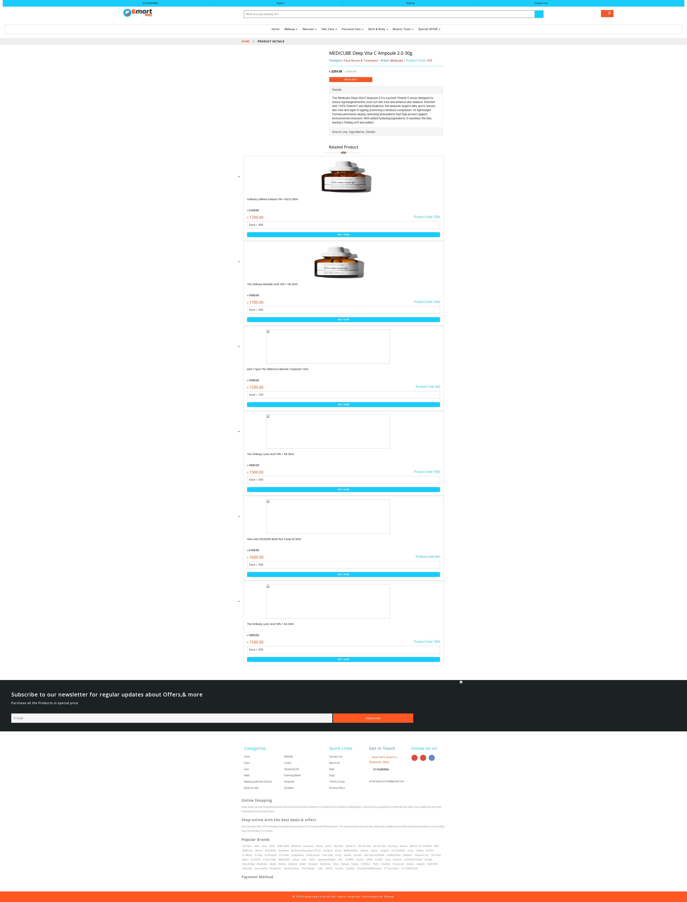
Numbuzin (325, 864)
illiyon (245, 859)
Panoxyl (345, 864)
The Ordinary (308, 868)
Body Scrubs (251, 787)
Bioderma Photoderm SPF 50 (306, 850)
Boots (338, 850)
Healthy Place (394, 855)
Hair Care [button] (328, 29)
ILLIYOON (255, 859)
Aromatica (308, 846)
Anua (264, 846)
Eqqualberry (298, 855)
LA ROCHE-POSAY (413, 859)
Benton (259, 850)
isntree (295, 859)
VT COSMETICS (409, 868)
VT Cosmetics (391, 868)
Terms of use (337, 781)
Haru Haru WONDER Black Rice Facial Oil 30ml (274, 539)
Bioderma (284, 850)
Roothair (385, 864)
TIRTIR (328, 868)
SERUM (288, 756)
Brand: (392, 60)
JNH (340, 859)
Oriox (335, 864)
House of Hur (421, 855)
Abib (256, 846)
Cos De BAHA (398, 850)
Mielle (273, 864)
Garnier (347, 855)
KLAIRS (379, 859)
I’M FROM (436, 855)
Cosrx (410, 850)
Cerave (374, 850)
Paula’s (355, 864)
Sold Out (350, 79)
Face (247, 756)
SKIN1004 (432, 864)
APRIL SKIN (283, 846)
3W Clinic (247, 846)
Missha (282, 864)
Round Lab (398, 864)
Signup (410, 3)
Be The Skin (365, 846)
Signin (280, 3)
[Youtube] (414, 758)
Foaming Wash (292, 775)
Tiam (320, 868)
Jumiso (360, 859)
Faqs (332, 775)
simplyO (420, 864)
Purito (376, 864)
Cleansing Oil (291, 769)
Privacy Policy (337, 787)
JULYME (349, 859)
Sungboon (275, 868)
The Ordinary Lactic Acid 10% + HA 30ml (270, 454)
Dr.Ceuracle (270, 855)
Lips (246, 769)
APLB (272, 846)
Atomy (319, 846)
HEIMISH (407, 855)
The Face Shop (291, 868)
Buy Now (343, 234)
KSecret (397, 859)
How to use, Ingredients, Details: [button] (354, 132)
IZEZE (312, 859)
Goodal (357, 855)
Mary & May (248, 864)
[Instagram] (423, 758)
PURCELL (366, 864)
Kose (388, 859)
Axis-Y (328, 846)
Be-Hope (393, 846)
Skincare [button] (309, 29)
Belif (436, 846)
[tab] (386, 89)
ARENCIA (296, 846)
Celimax (364, 850)
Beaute (403, 846)
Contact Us (541, 3)
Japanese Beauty (326, 859)
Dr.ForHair (284, 855)
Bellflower (247, 850)
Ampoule (289, 781)
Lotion (287, 762)
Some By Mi (261, 868)
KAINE (369, 859)
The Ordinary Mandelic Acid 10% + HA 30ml (272, 284)
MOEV (303, 864)
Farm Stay (327, 855)
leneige (428, 859)
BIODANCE (270, 850)
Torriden (350, 868)
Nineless (313, 864)
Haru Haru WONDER (374, 855)
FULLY (338, 855)
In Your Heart (269, 859)
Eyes (247, 762)
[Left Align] (539, 14)
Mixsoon (292, 864)
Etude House (313, 855)
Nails (247, 775)
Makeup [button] (290, 29)
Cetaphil (384, 850)
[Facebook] (432, 758)
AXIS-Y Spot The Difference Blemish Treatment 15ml (277, 369)
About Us (334, 762)
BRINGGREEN (351, 850)
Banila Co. (351, 846)
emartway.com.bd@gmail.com (386, 781)
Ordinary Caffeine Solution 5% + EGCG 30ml (272, 199)
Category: (353, 60)
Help (331, 769)
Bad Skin (338, 846)
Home (276, 29)
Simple (410, 864)
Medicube (262, 864)
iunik (304, 859)
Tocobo (339, 868)
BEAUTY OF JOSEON (421, 846)
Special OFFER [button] (428, 29)
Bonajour (328, 850)
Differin (420, 850)
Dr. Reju (258, 855)
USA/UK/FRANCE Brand (369, 868)
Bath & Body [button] (377, 29)
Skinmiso (247, 868)
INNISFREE (284, 859)
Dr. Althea (247, 855)
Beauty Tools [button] (402, 29)
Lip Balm (289, 787)
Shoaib (389, 896)
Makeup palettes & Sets (258, 781)
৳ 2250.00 (335, 71)
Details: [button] (337, 90)
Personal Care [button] (352, 29)
